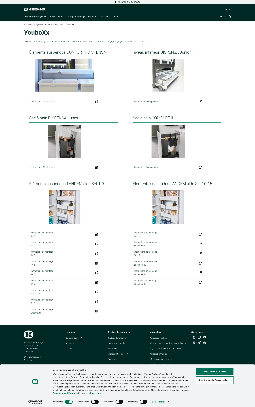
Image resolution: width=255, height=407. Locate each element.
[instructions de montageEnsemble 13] (200, 263)
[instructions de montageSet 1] (97, 234)
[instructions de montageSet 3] (97, 254)
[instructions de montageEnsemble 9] (97, 311)
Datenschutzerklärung (64, 393)
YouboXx (70, 25)
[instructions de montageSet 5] (97, 273)
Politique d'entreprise (158, 354)
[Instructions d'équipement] (97, 102)
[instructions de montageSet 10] (200, 234)
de (31, 360)
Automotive (112, 349)
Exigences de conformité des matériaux (166, 349)
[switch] (95, 402)
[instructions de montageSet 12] (200, 254)
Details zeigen (158, 402)
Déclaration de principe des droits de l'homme (168, 343)
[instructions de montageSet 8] (97, 302)
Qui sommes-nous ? (74, 338)
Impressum (95, 393)
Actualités (70, 343)
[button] (222, 17)
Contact (69, 349)
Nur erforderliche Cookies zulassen (214, 380)
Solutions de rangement (33, 25)
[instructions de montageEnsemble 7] (97, 292)
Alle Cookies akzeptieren (214, 371)
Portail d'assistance (55, 25)
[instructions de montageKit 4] (97, 263)
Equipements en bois (116, 343)
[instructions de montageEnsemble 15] (200, 282)
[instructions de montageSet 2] (97, 244)
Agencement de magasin (118, 354)
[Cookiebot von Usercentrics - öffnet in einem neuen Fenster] (35, 402)
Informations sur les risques (161, 359)
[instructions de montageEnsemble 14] (200, 273)
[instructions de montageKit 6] (97, 282)
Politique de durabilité (158, 338)
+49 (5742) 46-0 (34, 357)
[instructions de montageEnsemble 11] (200, 244)
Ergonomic (112, 359)
